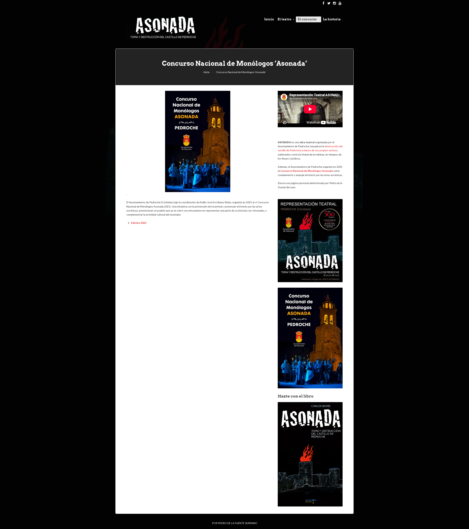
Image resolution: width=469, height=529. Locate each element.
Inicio (206, 72)
